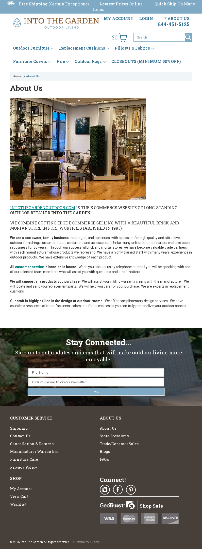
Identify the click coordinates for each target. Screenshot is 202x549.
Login (146, 18)
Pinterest (131, 490)
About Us (178, 18)
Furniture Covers (30, 61)
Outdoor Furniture (31, 48)
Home (17, 76)
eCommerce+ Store (86, 542)
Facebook (118, 490)
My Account (118, 18)
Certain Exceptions (68, 3)
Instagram (105, 490)
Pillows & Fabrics (132, 48)
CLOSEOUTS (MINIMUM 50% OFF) (146, 61)
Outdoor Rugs (88, 61)
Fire (61, 61)
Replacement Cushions (82, 48)
